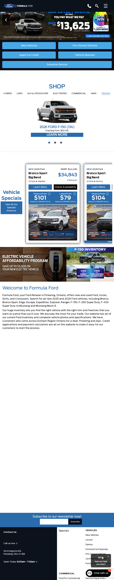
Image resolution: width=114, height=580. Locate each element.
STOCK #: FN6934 (36, 181)
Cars (20, 93)
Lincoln (89, 540)
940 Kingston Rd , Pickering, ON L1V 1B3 (14, 552)
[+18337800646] (89, 6)
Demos (89, 545)
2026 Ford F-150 (57, 127)
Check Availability (65, 187)
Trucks (105, 93)
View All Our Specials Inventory (11, 207)
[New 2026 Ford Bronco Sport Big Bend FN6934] (52, 222)
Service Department (96, 578)
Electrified (60, 93)
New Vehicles (92, 535)
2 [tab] (55, 142)
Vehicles (91, 530)
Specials (64, 531)
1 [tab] (49, 142)
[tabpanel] (57, 117)
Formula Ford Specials (97, 549)
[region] (57, 20)
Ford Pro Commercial (69, 578)
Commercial (79, 93)
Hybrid (8, 93)
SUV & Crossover (37, 93)
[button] (57, 20)
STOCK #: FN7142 (95, 181)
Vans (93, 93)
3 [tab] (60, 142)
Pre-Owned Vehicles (96, 554)
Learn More (40, 187)
